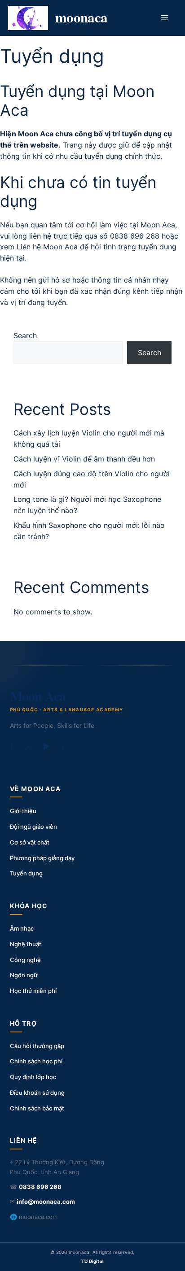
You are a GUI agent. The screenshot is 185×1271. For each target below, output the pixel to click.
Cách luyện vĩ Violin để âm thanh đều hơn (84, 458)
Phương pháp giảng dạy (42, 858)
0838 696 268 (134, 235)
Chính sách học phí (36, 1061)
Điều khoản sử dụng (37, 1092)
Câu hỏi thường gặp (37, 1045)
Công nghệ (25, 959)
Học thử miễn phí (33, 990)
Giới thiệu (23, 810)
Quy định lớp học (33, 1076)
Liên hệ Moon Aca (47, 246)
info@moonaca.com (46, 1201)
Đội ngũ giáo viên (33, 826)
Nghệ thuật (25, 944)
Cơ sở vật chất (29, 842)
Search (25, 335)
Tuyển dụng (26, 873)
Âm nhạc (22, 928)
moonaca (81, 17)
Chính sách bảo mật (37, 1108)
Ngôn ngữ (23, 975)
